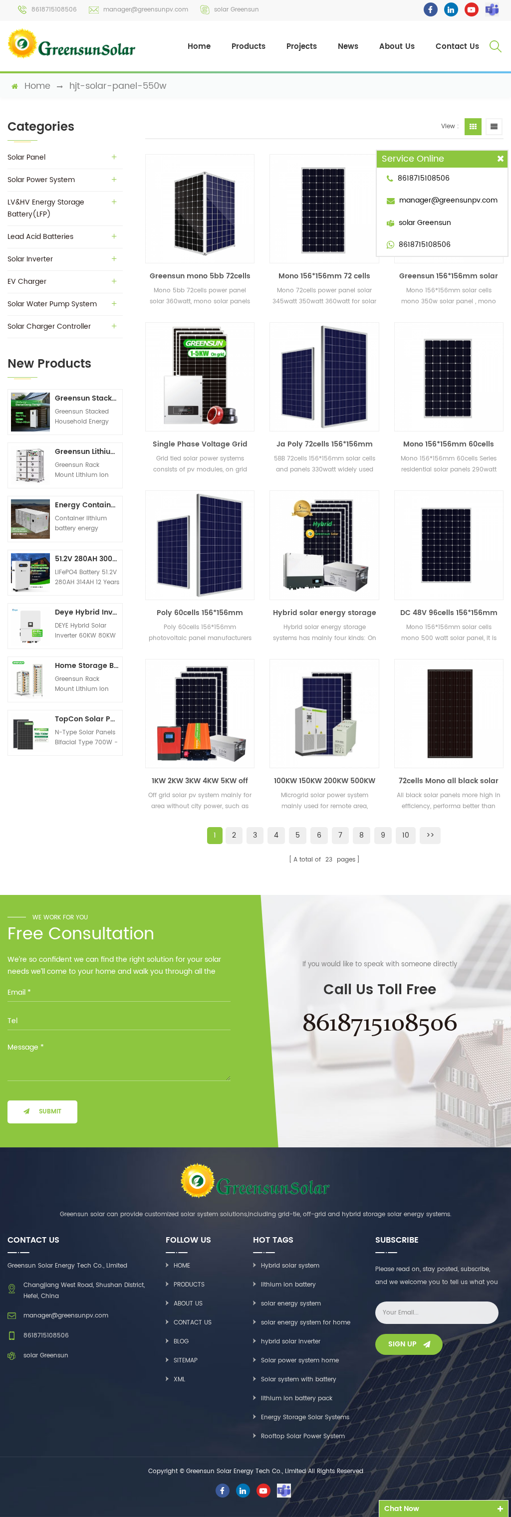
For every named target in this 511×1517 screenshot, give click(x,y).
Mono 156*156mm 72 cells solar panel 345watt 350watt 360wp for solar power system (324, 276)
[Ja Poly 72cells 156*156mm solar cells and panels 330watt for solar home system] (324, 377)
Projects (301, 46)
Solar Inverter (30, 259)
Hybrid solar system (290, 1266)
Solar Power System (41, 180)
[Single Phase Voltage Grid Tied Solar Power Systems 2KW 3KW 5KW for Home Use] (200, 377)
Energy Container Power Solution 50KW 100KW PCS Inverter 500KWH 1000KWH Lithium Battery (87, 505)
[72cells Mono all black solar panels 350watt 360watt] (449, 713)
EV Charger (26, 281)
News (348, 46)
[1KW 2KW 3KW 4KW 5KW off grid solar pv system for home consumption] (200, 713)
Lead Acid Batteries (40, 236)
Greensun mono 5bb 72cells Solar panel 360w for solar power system (200, 276)
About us (188, 1303)
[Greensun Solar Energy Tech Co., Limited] (71, 43)
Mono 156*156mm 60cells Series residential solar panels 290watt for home (448, 444)
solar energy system (291, 1303)
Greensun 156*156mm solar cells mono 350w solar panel (449, 276)
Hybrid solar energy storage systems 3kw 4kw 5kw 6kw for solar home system (324, 613)
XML (179, 1379)
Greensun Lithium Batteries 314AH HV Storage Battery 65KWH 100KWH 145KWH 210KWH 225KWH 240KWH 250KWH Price (87, 451)
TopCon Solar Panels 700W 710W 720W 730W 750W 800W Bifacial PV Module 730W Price (87, 719)
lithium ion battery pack (296, 1398)
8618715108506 (54, 9)
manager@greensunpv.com (145, 9)
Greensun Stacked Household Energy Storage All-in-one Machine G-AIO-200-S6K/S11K (87, 398)
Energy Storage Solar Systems (305, 1417)
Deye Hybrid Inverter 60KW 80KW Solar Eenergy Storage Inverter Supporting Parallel (87, 612)
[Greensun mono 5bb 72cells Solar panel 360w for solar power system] (200, 209)
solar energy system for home (305, 1322)
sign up (402, 1344)
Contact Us (457, 46)
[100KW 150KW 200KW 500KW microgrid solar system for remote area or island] (324, 713)
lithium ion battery (288, 1285)
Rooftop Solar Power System (303, 1436)
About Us (397, 46)
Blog (181, 1341)
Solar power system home (300, 1360)
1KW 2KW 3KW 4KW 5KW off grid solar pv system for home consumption (200, 781)
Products (248, 46)
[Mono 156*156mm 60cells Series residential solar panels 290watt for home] (449, 377)
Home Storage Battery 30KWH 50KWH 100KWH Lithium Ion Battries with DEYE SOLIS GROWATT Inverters (87, 665)
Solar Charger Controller (49, 326)
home (37, 86)
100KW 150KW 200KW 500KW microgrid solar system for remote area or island (324, 781)
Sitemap (186, 1360)
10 (405, 835)
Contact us (193, 1322)
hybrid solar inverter (290, 1341)
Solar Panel (26, 157)
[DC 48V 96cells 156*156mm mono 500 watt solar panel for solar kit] (449, 545)
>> (430, 835)
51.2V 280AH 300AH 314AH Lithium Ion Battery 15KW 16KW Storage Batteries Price (87, 559)
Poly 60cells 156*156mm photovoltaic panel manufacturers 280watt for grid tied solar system (200, 613)
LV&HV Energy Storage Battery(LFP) (45, 208)
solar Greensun (236, 9)
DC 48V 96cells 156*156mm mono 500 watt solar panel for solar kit (449, 613)
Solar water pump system (52, 304)
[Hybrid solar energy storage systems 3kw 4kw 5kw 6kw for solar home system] (324, 545)
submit (50, 1111)
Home (199, 46)
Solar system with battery (298, 1379)
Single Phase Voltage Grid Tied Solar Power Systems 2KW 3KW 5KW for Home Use (200, 444)
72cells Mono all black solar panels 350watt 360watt (449, 781)
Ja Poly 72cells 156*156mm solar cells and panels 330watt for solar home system (324, 444)
